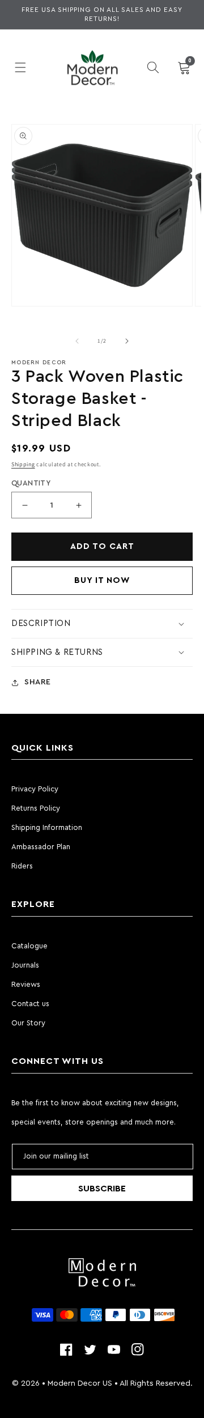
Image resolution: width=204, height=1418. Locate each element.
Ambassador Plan (40, 846)
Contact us (30, 1003)
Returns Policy (35, 808)
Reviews (25, 984)
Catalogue (29, 945)
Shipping (23, 464)
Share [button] (37, 682)
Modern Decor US (80, 1383)
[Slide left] (77, 341)
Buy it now (102, 580)
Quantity (30, 483)
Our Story (28, 1023)
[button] (20, 67)
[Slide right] (126, 341)
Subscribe (102, 1188)
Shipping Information (46, 827)
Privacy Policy (34, 789)
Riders (22, 866)
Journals (25, 965)
